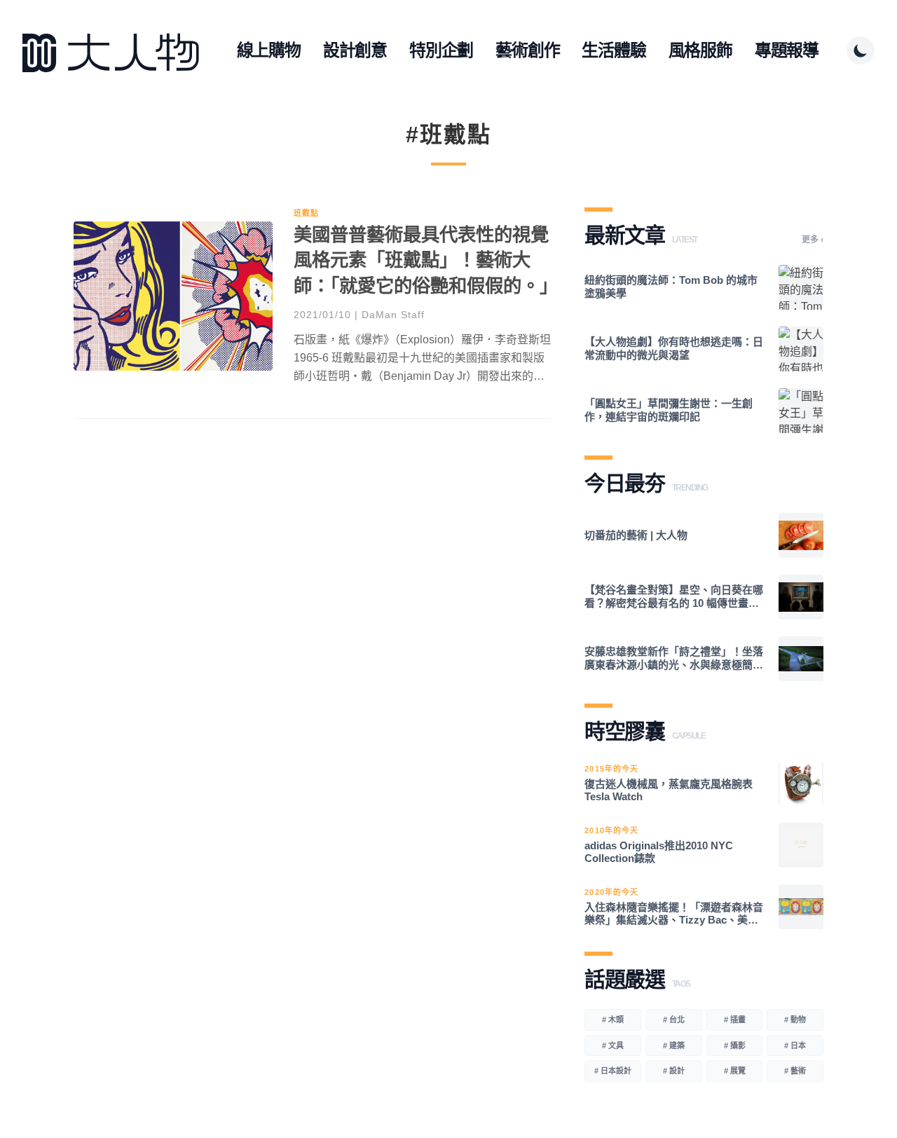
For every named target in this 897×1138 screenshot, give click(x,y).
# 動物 (795, 1019)
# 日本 (795, 1045)
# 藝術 (795, 1071)
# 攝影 (735, 1045)
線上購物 (269, 50)
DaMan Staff (393, 314)
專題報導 (787, 50)
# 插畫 (735, 1019)
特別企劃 (441, 50)
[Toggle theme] (861, 50)
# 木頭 (613, 1019)
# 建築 (674, 1045)
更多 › (812, 240)
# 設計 (674, 1071)
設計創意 (355, 50)
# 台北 (674, 1019)
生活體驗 (613, 50)
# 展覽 (735, 1071)
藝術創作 (527, 50)
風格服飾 (700, 50)
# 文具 (613, 1045)
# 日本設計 (612, 1071)
